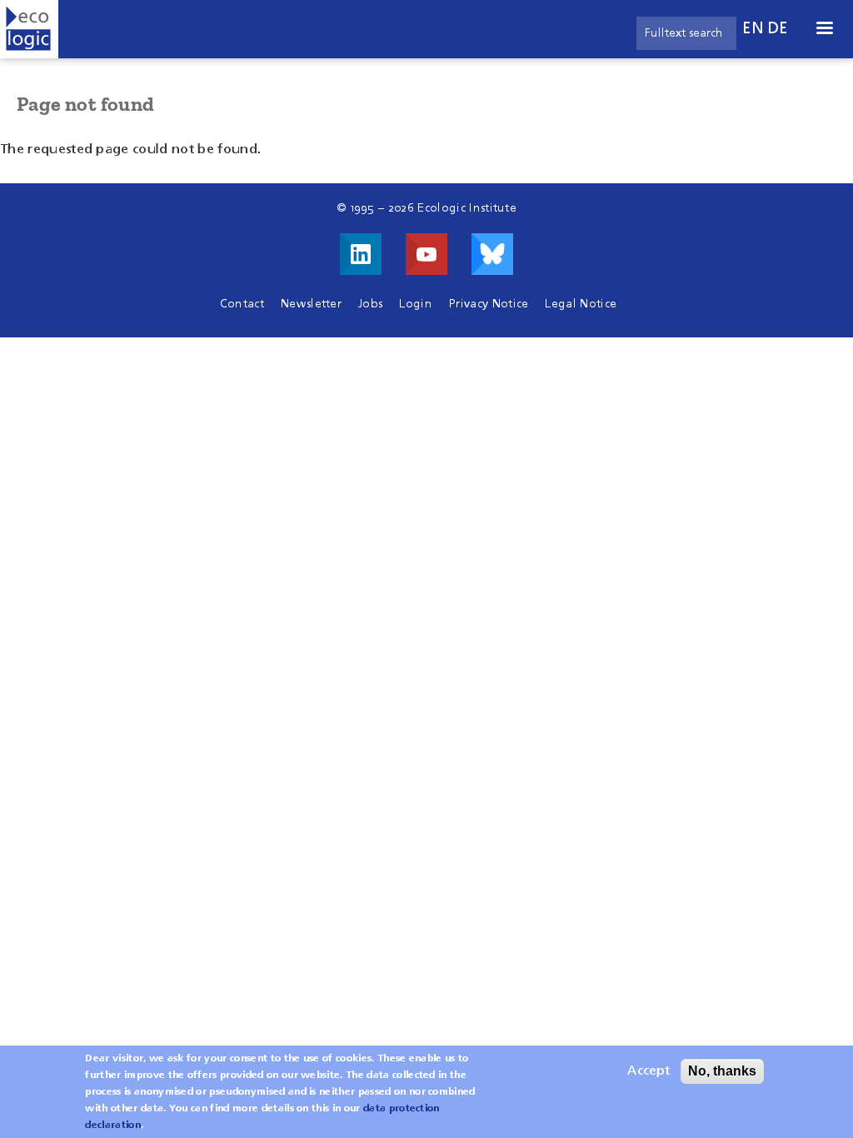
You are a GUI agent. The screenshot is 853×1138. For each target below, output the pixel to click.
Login (415, 304)
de (778, 29)
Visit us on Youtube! (426, 254)
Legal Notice (580, 304)
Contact (242, 304)
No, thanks (722, 1071)
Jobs (370, 304)
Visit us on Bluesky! (492, 254)
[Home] (29, 29)
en (753, 29)
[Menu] (824, 29)
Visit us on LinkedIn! (361, 254)
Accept (648, 1071)
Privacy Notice (488, 304)
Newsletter (311, 304)
